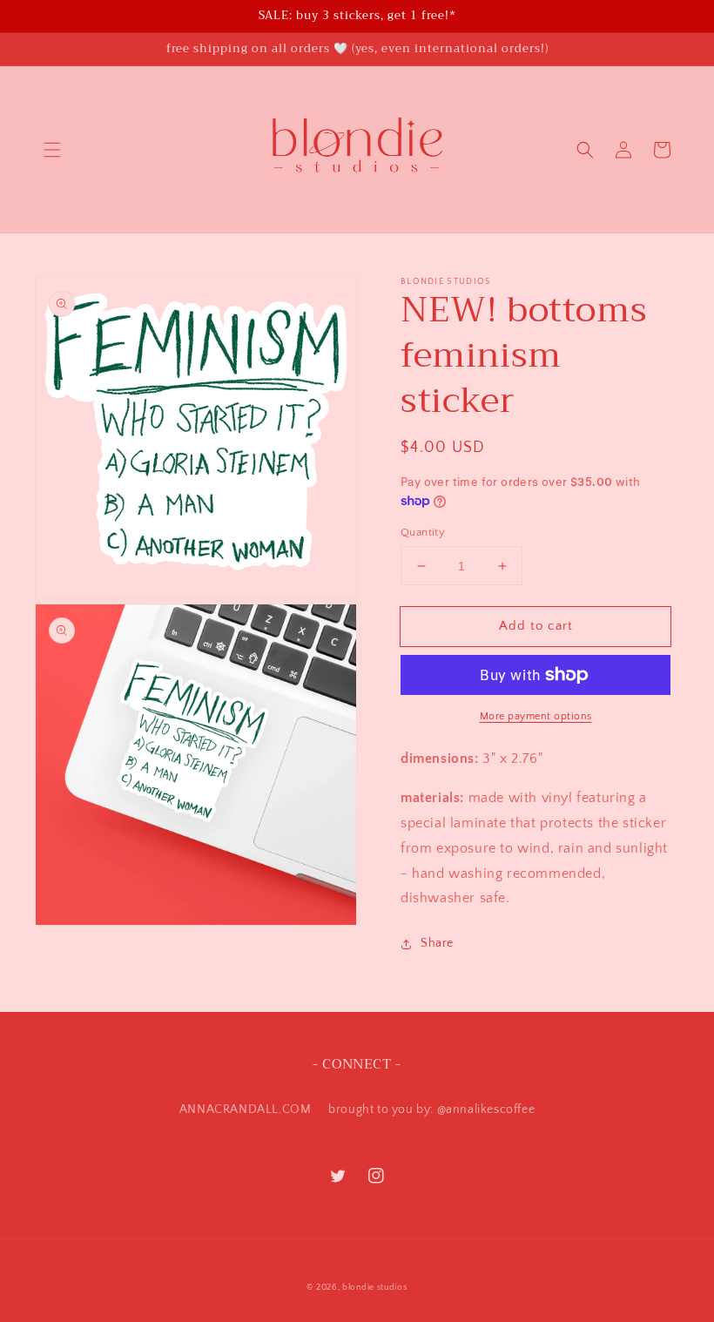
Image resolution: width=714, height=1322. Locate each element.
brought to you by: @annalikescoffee (431, 1109)
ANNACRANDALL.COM (245, 1109)
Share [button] (437, 943)
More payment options (536, 716)
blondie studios (375, 1287)
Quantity (423, 532)
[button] (52, 150)
